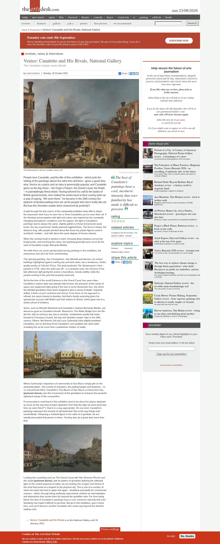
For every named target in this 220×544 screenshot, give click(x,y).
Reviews (114, 248)
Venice (126, 252)
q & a (70, 23)
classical (72, 17)
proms (83, 23)
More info (51, 541)
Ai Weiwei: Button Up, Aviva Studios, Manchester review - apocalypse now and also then (175, 214)
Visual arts (128, 248)
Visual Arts (35, 30)
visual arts (123, 17)
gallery (57, 23)
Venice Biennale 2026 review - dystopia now (176, 250)
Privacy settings (110, 529)
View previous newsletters (171, 365)
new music (38, 17)
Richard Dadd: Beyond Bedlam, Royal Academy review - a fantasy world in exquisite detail (173, 185)
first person (100, 23)
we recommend (122, 23)
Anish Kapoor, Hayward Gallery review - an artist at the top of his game (176, 239)
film (61, 17)
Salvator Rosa (48, 265)
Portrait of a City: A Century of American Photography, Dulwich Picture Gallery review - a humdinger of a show (175, 153)
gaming (143, 17)
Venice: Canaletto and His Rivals (47, 520)
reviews (26, 23)
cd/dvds (156, 17)
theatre (85, 17)
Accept (171, 536)
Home (24, 30)
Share (124, 73)
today (25, 17)
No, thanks (187, 536)
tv (134, 17)
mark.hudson (33, 73)
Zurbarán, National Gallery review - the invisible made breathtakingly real (174, 284)
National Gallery (117, 252)
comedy (98, 17)
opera (51, 17)
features (41, 23)
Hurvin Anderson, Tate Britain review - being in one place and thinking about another (177, 312)
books (168, 17)
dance (110, 17)
